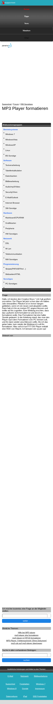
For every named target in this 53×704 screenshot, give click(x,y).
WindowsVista (11, 140)
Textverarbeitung (12, 165)
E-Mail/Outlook (11, 197)
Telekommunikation (13, 254)
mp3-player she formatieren (26, 635)
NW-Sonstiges (11, 259)
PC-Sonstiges (11, 284)
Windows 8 (11, 688)
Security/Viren (11, 192)
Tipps (26, 16)
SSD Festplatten (40, 696)
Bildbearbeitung (12, 181)
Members (26, 30)
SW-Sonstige (11, 208)
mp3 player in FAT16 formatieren (26, 638)
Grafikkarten (10, 223)
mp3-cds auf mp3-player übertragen (26, 643)
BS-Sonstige (10, 156)
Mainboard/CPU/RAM (14, 218)
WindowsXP (10, 145)
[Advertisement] (24, 75)
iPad (25, 696)
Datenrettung (11, 696)
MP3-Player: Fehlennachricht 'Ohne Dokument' (26, 641)
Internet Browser (12, 203)
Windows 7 (10, 134)
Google (25, 688)
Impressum (40, 688)
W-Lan (8, 249)
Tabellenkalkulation (13, 170)
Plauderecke (10, 289)
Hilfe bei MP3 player (26, 632)
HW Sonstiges (11, 234)
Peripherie (9, 228)
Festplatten (24, 684)
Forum (26, 9)
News (26, 23)
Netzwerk (25, 676)
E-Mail (10, 676)
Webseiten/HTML (12, 274)
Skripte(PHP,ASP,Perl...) (15, 269)
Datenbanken (11, 176)
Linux (7, 150)
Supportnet (7, 104)
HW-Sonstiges (27, 104)
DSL (7, 243)
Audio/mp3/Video (12, 187)
